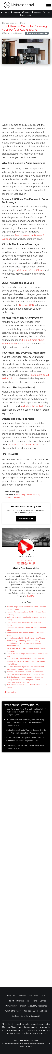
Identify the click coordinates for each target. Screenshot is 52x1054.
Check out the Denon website (25, 444)
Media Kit (10, 1001)
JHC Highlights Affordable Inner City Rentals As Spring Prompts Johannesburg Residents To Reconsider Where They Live (25, 679)
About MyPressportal (38, 1006)
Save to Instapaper (36, 33)
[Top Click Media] (26, 547)
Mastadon (37, 1043)
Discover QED (26, 305)
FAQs (43, 996)
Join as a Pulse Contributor (35, 1011)
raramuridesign (22, 1033)
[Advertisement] (26, 94)
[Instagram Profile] (33, 563)
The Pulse (21, 996)
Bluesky (27, 12)
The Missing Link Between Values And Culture (25, 745)
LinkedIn (5, 12)
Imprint (23, 1006)
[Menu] (48, 5)
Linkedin (6, 1043)
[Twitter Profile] (30, 563)
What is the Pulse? (13, 1011)
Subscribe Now (26, 519)
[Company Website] (19, 563)
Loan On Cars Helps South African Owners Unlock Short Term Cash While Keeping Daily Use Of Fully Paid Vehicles (26, 661)
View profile (11, 692)
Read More (31, 596)
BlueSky (27, 1043)
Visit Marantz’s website (32, 406)
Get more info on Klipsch (30, 270)
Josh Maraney (26, 560)
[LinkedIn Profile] (22, 563)
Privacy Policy (11, 1006)
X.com (47, 12)
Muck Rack (27, 1046)
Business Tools (22, 1001)
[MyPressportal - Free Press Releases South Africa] (22, 5)
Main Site (11, 996)
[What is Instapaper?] (46, 33)
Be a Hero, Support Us (30, 1016)
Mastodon (38, 12)
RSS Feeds (26, 15)
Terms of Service (39, 1001)
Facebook (16, 12)
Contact (15, 1016)
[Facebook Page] (26, 563)
